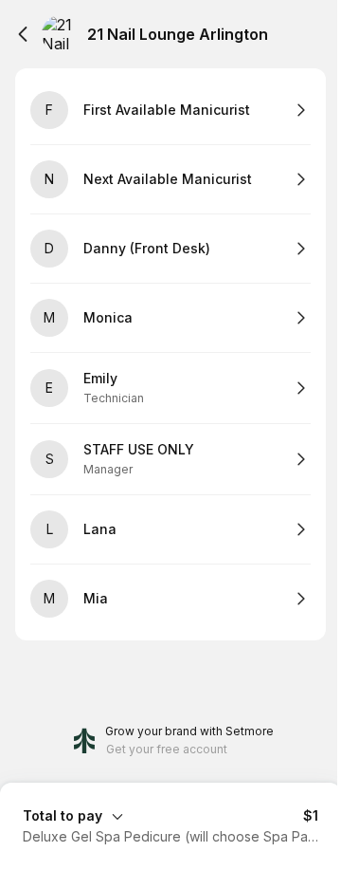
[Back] (23, 34)
